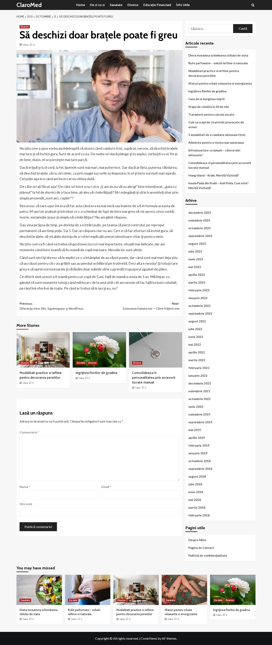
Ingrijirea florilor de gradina (96, 373)
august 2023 (197, 243)
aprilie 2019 (196, 437)
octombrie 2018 (199, 461)
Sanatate (116, 5)
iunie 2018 (195, 492)
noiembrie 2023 (199, 220)
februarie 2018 (198, 515)
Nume (25, 487)
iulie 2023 (195, 251)
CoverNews (149, 638)
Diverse (132, 5)
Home (80, 5)
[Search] (252, 5)
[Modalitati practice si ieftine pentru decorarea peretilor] (43, 350)
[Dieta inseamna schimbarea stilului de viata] (39, 590)
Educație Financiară (157, 5)
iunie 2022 (195, 337)
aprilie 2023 (196, 274)
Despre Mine (197, 540)
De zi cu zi (97, 5)
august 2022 (197, 321)
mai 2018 (194, 500)
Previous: (51, 306)
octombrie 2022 (199, 305)
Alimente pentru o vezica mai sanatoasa (216, 142)
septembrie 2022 (200, 313)
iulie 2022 (195, 329)
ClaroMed (29, 5)
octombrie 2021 (199, 399)
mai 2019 (194, 430)
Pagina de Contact (201, 547)
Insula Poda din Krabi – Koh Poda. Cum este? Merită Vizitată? (218, 185)
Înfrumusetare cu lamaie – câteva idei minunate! (214, 152)
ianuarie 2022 (197, 375)
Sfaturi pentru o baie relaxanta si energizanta (220, 83)
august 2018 (197, 476)
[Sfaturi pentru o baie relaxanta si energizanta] (184, 590)
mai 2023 (194, 267)
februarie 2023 (198, 290)
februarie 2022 (198, 368)
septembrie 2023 (200, 236)
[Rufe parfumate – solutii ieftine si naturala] (87, 590)
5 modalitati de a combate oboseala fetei (216, 135)
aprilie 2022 (196, 352)
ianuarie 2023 (197, 298)
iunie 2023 (195, 259)
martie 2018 (196, 507)
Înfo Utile (183, 5)
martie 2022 (196, 360)
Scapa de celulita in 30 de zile (208, 106)
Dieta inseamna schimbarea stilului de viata (218, 55)
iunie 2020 (195, 406)
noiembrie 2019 (199, 414)
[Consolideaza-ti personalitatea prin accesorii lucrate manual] (155, 350)
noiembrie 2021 (199, 391)
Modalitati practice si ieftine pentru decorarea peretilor (213, 73)
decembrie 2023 (199, 212)
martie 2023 (196, 282)
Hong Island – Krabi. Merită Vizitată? (213, 175)
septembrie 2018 (200, 468)
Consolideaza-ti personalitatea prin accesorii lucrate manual (153, 377)
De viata (81, 362)
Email (106, 487)
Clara (25, 44)
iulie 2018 (195, 484)
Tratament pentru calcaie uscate (211, 114)
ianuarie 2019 (197, 453)
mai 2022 (194, 344)
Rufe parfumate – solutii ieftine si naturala (218, 63)
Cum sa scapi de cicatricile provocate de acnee (216, 124)
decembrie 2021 (199, 383)
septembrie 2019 (200, 422)
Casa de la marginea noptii (206, 99)
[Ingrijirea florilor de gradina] (99, 350)
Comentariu (29, 432)
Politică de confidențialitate (207, 555)
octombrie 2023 (199, 228)
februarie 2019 (198, 445)
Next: (151, 306)
